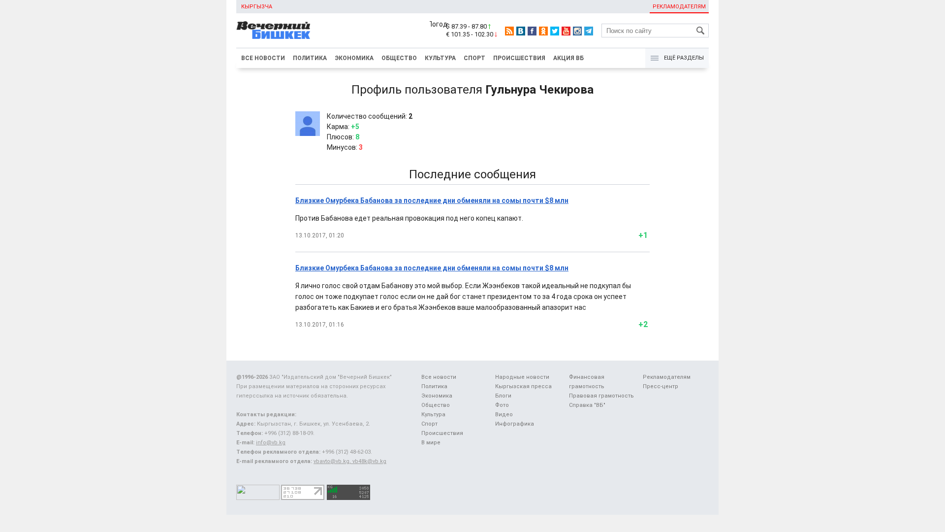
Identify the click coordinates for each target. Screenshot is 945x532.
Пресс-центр (660, 386)
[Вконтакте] (520, 31)
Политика (310, 58)
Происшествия (519, 58)
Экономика (354, 58)
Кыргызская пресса (523, 386)
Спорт (474, 58)
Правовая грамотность (601, 396)
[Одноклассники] (543, 31)
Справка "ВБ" (587, 405)
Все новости (263, 58)
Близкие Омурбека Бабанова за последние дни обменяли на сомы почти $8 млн (431, 200)
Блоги (503, 396)
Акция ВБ (568, 58)
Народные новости (522, 377)
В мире (431, 442)
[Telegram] (588, 31)
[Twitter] (554, 31)
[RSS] (509, 31)
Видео (504, 414)
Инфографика (514, 424)
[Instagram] (577, 31)
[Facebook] (532, 31)
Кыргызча (256, 6)
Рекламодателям (679, 6)
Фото (502, 405)
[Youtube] (566, 31)
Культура (440, 58)
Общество (399, 58)
